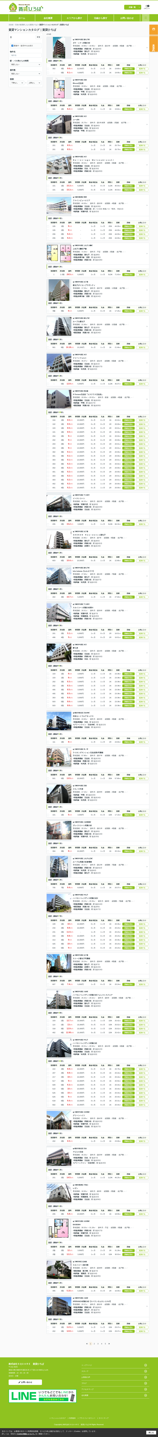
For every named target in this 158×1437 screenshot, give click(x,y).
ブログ (84, 1383)
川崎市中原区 (78, 39)
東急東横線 (78, 49)
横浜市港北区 (78, 713)
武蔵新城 (84, 616)
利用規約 (72, 1418)
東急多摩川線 (79, 257)
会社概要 (48, 18)
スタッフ (84, 1371)
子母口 (86, 1185)
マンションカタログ (58, 1418)
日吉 (86, 128)
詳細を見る (129, 69)
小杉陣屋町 (87, 822)
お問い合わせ (127, 18)
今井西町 (87, 1112)
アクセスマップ (87, 1389)
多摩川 (87, 546)
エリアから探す (74, 18)
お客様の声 (85, 1377)
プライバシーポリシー (87, 1418)
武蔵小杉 (87, 49)
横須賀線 (77, 333)
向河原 (83, 54)
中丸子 (86, 895)
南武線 (76, 54)
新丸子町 (87, 318)
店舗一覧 (132, 7)
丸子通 (86, 282)
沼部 (88, 257)
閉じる (151, 1433)
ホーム (22, 18)
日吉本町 (87, 713)
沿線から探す (100, 18)
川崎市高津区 (78, 197)
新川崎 (85, 1271)
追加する (142, 69)
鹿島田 (83, 1273)
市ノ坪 (86, 749)
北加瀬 (84, 1261)
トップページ (86, 1365)
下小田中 (87, 495)
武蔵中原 (84, 211)
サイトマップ (104, 1418)
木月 (85, 116)
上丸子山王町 (88, 858)
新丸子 (87, 51)
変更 (38, 37)
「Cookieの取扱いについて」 (25, 1434)
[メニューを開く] (145, 17)
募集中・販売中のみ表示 (23, 46)
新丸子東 (87, 39)
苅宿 (85, 80)
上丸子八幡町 (88, 245)
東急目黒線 (78, 873)
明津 (85, 197)
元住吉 (87, 89)
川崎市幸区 (78, 1261)
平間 (82, 92)
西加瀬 (86, 391)
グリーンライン (80, 725)
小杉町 (86, 991)
